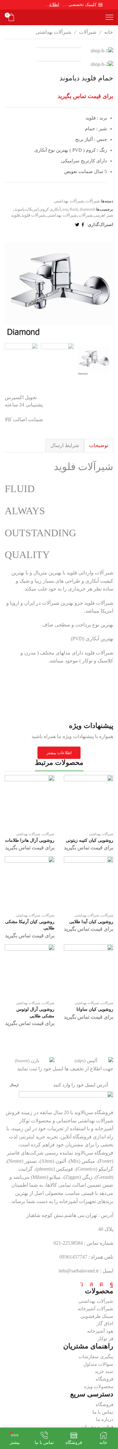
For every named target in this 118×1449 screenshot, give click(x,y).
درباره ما (104, 1419)
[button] (107, 287)
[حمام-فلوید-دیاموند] (93, 359)
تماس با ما (103, 1412)
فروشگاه (104, 1379)
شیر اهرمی (103, 215)
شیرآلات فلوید (33, 215)
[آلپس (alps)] (89, 1061)
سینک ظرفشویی (96, 1316)
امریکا (33, 209)
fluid (74, 209)
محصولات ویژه (98, 1386)
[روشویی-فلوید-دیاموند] (57, 359)
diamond (87, 209)
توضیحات (98, 445)
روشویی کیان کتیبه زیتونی (89, 840)
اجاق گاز (105, 1323)
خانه (108, 32)
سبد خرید (104, 1371)
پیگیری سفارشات (95, 1356)
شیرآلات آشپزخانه (95, 1308)
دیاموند (20, 209)
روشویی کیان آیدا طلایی (91, 921)
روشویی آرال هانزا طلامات (29, 840)
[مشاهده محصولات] (59, 51)
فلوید (15, 215)
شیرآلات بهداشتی (53, 32)
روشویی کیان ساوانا (94, 1009)
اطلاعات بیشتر (52, 4)
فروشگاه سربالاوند (93, 1112)
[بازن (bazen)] (29, 1061)
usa (65, 209)
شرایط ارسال (64, 445)
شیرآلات (87, 32)
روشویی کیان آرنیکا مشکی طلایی (29, 924)
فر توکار (105, 1338)
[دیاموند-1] (21, 359)
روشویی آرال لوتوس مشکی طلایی (35, 1012)
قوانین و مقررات (97, 1426)
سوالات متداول (98, 1364)
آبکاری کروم (50, 209)
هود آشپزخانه (100, 1331)
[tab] (98, 445)
